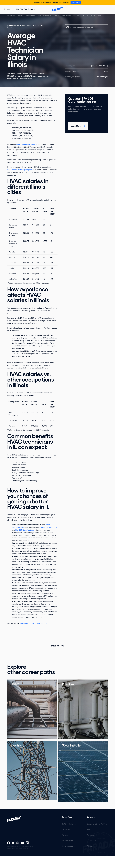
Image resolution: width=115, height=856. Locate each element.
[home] (57, 9)
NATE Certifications (49, 527)
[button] (8, 9)
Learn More (76, 2)
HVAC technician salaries (26, 144)
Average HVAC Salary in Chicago (33, 623)
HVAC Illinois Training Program (19, 170)
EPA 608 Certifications (24, 530)
